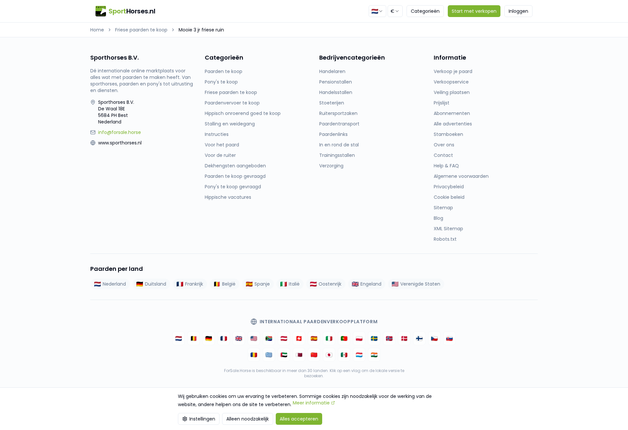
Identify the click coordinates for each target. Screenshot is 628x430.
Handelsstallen (335, 92)
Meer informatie (311, 403)
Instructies (217, 134)
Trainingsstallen (337, 155)
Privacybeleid (449, 186)
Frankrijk (194, 284)
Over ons (444, 144)
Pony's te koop (221, 82)
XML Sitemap (448, 228)
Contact (443, 155)
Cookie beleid (449, 197)
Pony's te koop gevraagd (233, 186)
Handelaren (332, 71)
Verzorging (331, 165)
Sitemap (443, 207)
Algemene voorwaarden (461, 176)
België (229, 284)
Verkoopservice (451, 82)
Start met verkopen (474, 11)
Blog (438, 218)
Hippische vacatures (228, 197)
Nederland (114, 284)
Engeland (370, 284)
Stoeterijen (331, 103)
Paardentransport (339, 124)
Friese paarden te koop (141, 30)
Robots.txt (445, 239)
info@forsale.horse (119, 132)
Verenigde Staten (420, 284)
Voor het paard (222, 144)
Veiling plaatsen (452, 92)
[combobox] (377, 11)
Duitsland (155, 284)
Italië (294, 284)
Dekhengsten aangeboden (235, 165)
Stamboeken (448, 134)
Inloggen (518, 11)
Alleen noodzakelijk (247, 419)
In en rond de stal (339, 144)
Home (97, 30)
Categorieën (425, 11)
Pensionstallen (335, 82)
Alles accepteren (299, 419)
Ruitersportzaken (338, 113)
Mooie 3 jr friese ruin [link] (201, 30)
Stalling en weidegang (230, 124)
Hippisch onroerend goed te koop (243, 113)
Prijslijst (441, 103)
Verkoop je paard (453, 71)
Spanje (262, 284)
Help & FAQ (446, 165)
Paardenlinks (333, 134)
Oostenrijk (330, 284)
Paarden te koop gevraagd (235, 176)
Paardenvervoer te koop (232, 103)
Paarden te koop (223, 71)
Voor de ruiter (220, 155)
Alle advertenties (453, 124)
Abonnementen (452, 113)
